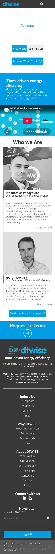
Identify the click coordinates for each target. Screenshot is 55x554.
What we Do (27, 456)
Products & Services (27, 428)
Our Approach (27, 466)
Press (27, 485)
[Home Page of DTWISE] (11, 4)
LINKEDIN (25, 498)
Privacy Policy (39, 549)
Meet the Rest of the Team (26, 313)
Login (26, 534)
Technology (27, 433)
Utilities (27, 411)
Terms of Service (8, 550)
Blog (27, 443)
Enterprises (27, 401)
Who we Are (27, 470)
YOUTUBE (30, 498)
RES (27, 415)
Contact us (27, 475)
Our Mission (27, 461)
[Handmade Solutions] (49, 547)
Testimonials (27, 438)
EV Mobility (27, 406)
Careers (27, 480)
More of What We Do (25, 61)
